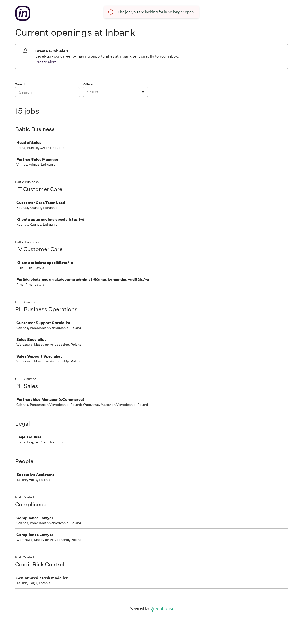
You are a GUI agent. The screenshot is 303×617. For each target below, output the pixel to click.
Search (20, 84)
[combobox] (87, 92)
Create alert (45, 62)
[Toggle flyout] (143, 92)
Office (88, 84)
